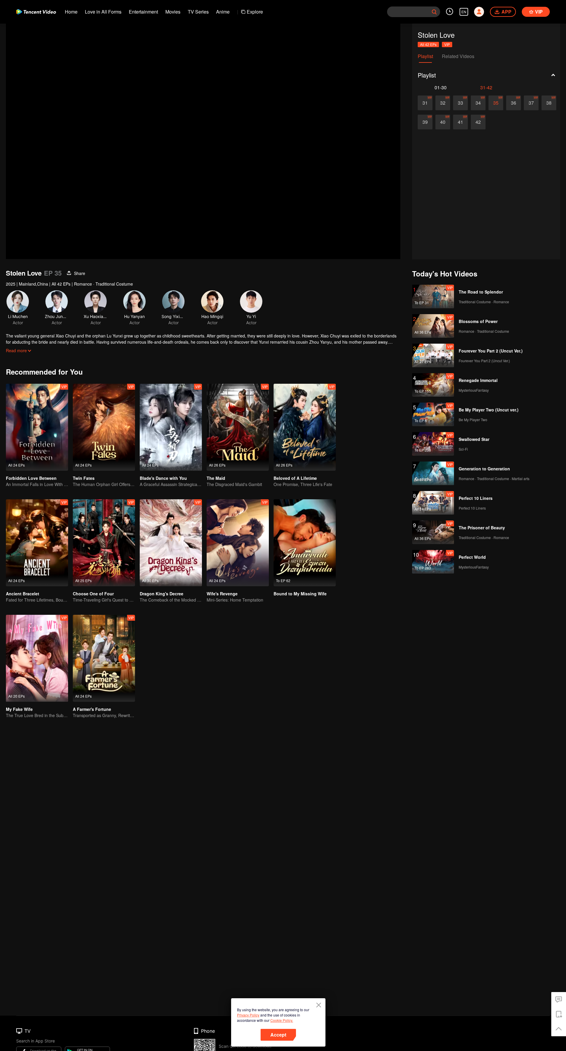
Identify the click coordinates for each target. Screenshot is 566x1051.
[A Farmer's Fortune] (104, 658)
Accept (278, 1034)
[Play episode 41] (460, 122)
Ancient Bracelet (22, 594)
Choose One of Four (93, 594)
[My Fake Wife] (37, 658)
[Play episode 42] (478, 122)
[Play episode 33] (460, 102)
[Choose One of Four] (104, 542)
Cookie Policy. (281, 1020)
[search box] (434, 11)
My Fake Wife (19, 709)
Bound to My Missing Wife (300, 594)
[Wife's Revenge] (238, 542)
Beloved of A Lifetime (295, 478)
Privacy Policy (248, 1014)
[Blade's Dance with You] (171, 427)
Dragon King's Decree (161, 594)
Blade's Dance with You (163, 478)
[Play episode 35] (495, 102)
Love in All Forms (103, 11)
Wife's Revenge (222, 594)
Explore (255, 11)
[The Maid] (238, 427)
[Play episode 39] (425, 122)
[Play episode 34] (478, 102)
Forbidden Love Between (31, 478)
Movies (172, 11)
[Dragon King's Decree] (171, 542)
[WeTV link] (36, 12)
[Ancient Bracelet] (37, 542)
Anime (223, 11)
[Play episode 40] (442, 122)
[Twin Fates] (104, 427)
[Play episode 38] (549, 102)
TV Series (198, 11)
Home (71, 11)
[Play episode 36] (513, 102)
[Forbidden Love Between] (37, 427)
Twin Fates (84, 478)
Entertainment (143, 11)
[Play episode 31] (425, 102)
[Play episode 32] (442, 102)
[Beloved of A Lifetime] (305, 427)
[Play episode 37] (531, 102)
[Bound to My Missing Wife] (305, 542)
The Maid (216, 478)
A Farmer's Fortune (92, 709)
